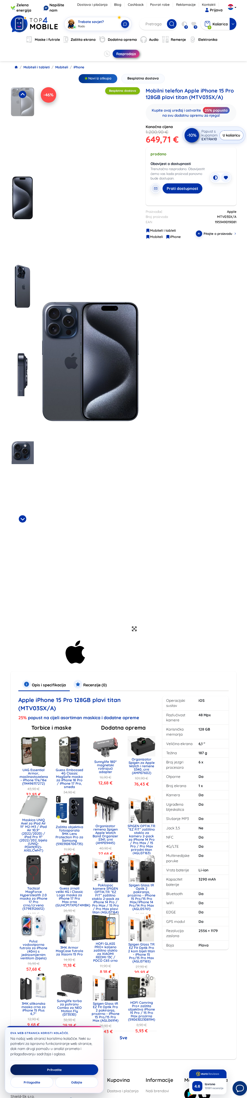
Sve (123, 1038)
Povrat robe (160, 4)
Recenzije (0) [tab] (94, 684)
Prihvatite (54, 1070)
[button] (22, 130)
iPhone (79, 67)
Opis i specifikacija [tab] (48, 684)
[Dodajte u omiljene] (226, 177)
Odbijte (76, 1082)
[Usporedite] (215, 177)
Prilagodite (32, 1082)
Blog (117, 4)
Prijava (216, 10)
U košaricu (231, 135)
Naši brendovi (157, 1091)
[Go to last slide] (22, 94)
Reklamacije (186, 4)
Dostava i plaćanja (92, 4)
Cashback (136, 4)
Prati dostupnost (182, 188)
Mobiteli (61, 67)
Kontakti (208, 4)
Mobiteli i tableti (36, 67)
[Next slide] (22, 519)
